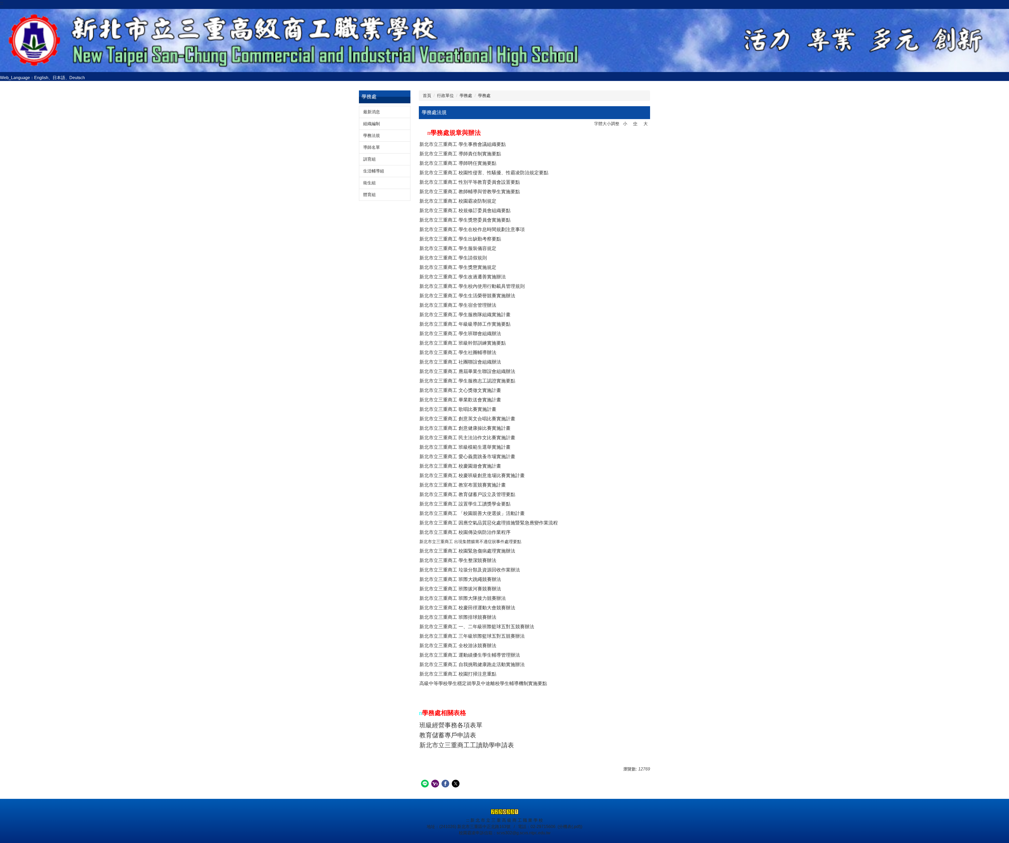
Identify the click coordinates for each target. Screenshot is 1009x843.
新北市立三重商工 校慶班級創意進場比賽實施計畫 (472, 475)
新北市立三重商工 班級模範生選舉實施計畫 (465, 447)
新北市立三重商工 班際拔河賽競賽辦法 (460, 588)
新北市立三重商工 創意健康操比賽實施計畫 (465, 428)
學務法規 (371, 135)
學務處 (466, 95)
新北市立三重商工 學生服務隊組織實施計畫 (465, 314)
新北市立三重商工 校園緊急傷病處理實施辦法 (467, 551)
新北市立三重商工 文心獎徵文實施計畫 (460, 390)
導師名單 (371, 147)
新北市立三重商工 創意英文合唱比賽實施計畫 (467, 418)
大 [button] (646, 123)
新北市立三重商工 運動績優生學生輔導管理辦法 (469, 655)
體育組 (369, 194)
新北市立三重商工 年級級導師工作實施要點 (465, 324)
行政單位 (445, 95)
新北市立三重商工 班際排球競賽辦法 (457, 617)
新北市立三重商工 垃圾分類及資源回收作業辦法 (469, 570)
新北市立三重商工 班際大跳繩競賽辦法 (460, 579)
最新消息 (371, 112)
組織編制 (371, 123)
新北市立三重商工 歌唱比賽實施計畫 (457, 409)
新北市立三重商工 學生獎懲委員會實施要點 (465, 220)
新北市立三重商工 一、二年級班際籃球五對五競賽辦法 (476, 626)
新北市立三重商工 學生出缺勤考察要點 (460, 239)
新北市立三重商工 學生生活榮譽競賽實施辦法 (467, 295)
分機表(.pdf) (570, 826)
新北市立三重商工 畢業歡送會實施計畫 (460, 399)
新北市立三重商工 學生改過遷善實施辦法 (462, 276)
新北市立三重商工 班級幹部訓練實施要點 (462, 343)
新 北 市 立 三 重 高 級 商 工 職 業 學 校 (506, 820)
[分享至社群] (425, 784)
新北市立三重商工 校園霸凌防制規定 (457, 201)
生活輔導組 (373, 171)
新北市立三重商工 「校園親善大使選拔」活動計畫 (472, 513)
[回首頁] (504, 39)
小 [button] (625, 123)
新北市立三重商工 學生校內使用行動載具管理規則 (472, 286)
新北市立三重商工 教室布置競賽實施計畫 (462, 485)
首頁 (427, 95)
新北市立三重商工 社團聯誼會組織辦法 (460, 362)
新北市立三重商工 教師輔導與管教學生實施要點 (469, 191)
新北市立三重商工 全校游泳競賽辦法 (457, 645)
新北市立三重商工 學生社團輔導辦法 (457, 352)
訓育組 (369, 159)
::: (1, 3)
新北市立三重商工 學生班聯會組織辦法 (460, 333)
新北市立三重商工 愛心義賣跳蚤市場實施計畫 (467, 456)
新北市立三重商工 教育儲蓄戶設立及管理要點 (467, 494)
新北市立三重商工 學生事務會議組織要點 (462, 144)
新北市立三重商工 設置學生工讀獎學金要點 (465, 504)
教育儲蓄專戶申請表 (447, 735)
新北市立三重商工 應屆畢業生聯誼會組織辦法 (467, 371)
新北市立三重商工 (436, 541)
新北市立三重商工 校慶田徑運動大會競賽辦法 (467, 607)
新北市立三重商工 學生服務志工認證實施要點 (467, 381)
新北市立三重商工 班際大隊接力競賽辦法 (462, 598)
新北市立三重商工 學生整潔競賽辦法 (457, 560)
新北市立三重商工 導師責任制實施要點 (460, 153)
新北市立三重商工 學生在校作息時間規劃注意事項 (472, 229)
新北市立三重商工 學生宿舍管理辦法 (457, 305)
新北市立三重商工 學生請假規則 (453, 257)
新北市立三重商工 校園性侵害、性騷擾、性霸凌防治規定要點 (483, 172)
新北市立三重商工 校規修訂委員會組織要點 (465, 210)
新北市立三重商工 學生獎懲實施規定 (457, 267)
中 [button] (635, 123)
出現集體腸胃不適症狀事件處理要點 (487, 541)
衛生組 (369, 183)
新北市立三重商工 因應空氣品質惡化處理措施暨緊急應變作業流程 (488, 522)
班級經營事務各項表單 (450, 725)
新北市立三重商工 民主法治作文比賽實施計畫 (467, 437)
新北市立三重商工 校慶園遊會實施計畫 (460, 466)
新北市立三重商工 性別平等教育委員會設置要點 (469, 182)
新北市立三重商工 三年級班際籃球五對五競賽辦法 (472, 636)
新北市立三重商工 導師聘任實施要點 (457, 163)
